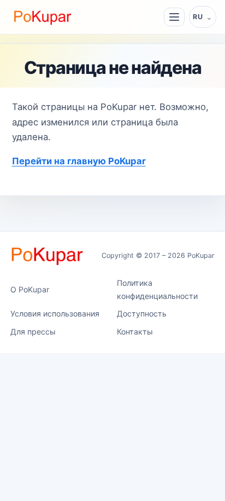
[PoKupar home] (43, 16)
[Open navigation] (174, 17)
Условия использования (54, 313)
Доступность (142, 313)
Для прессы (33, 331)
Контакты (135, 331)
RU (198, 17)
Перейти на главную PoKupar (79, 161)
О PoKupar (29, 289)
